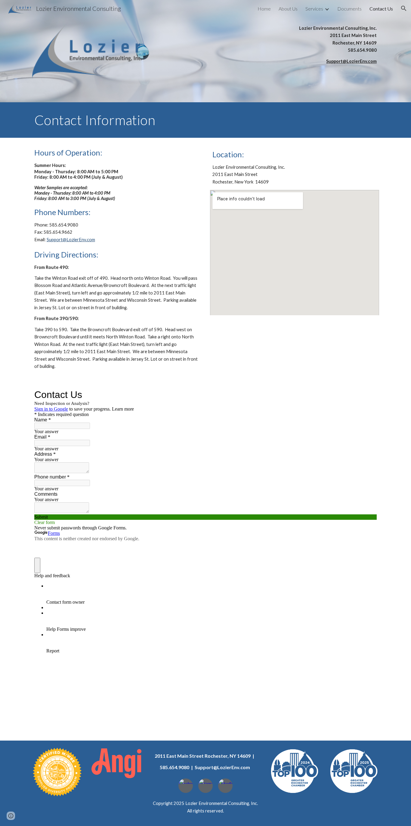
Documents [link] (349, 8)
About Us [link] (288, 8)
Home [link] (264, 8)
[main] (324, 44)
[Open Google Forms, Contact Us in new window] (367, 394)
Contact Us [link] (381, 8)
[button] (404, 8)
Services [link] (314, 8)
